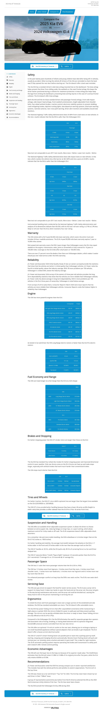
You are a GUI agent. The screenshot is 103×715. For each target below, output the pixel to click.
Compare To (54, 12)
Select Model (42, 12)
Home (32, 12)
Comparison (12, 74)
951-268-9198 (94, 5)
